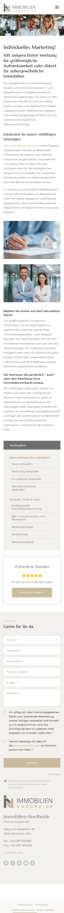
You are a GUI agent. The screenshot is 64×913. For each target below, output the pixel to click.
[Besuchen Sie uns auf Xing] (32, 863)
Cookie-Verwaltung (23, 910)
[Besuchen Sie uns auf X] (12, 863)
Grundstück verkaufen (26, 478)
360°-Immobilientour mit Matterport (28, 518)
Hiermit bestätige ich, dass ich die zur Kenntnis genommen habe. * (32, 745)
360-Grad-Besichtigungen (21, 145)
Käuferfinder (20, 534)
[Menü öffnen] (56, 7)
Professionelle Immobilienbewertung (27, 507)
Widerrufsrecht (45, 910)
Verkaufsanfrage (22, 526)
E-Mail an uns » (13, 852)
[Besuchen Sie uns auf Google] (19, 863)
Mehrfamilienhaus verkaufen (24, 488)
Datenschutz (25, 904)
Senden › (32, 762)
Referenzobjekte (22, 542)
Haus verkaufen (22, 463)
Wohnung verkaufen (25, 471)
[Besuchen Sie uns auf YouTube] (25, 863)
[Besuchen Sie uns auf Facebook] (6, 863)
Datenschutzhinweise (26, 745)
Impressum (41, 904)
